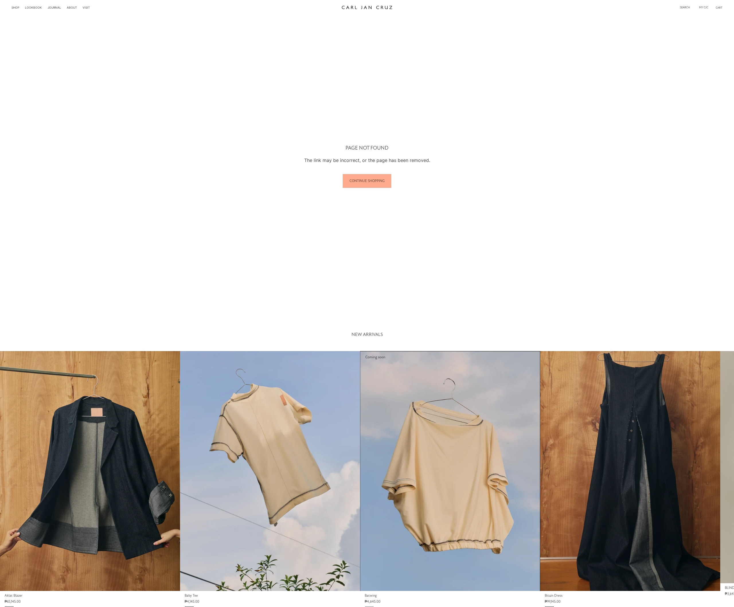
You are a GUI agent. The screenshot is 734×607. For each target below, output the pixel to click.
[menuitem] (15, 7)
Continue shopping (367, 181)
